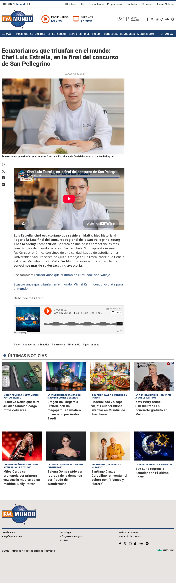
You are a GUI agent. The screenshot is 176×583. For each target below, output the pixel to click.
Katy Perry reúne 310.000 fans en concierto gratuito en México (151, 408)
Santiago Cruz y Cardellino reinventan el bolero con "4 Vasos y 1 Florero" (109, 477)
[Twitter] (153, 19)
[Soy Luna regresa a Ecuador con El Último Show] (154, 446)
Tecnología (110, 34)
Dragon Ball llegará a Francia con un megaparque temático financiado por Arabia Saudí (64, 410)
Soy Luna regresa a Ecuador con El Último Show (152, 473)
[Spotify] (172, 19)
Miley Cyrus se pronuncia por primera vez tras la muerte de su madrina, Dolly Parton (21, 477)
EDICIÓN (14, 4)
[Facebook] (148, 19)
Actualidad (37, 34)
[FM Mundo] (17, 19)
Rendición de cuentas (130, 536)
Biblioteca (70, 4)
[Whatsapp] (6, 164)
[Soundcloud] (168, 19)
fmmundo (74, 344)
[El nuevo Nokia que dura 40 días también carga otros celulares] (22, 376)
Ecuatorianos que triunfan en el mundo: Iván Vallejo (72, 275)
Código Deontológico (71, 536)
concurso (30, 344)
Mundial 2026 (145, 34)
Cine (87, 34)
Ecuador (44, 344)
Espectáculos (57, 34)
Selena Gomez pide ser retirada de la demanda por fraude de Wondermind (64, 477)
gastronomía (91, 344)
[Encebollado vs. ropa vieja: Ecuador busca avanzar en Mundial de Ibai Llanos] (110, 376)
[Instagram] (158, 19)
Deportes (75, 34)
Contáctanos (96, 4)
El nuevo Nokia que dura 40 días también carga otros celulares (21, 406)
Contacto (64, 540)
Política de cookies (128, 532)
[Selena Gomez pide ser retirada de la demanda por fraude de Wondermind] (66, 446)
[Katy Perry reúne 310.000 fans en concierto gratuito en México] (154, 376)
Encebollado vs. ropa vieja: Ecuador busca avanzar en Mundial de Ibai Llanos (108, 408)
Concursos (127, 34)
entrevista (59, 344)
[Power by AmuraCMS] (165, 550)
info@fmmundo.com (12, 536)
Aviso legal (65, 532)
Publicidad (132, 4)
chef (17, 344)
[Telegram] (6, 185)
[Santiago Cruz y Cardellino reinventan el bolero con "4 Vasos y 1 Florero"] (110, 446)
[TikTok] (163, 19)
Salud (96, 34)
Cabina (148, 4)
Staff (82, 4)
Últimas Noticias (165, 4)
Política (22, 34)
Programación (115, 4)
